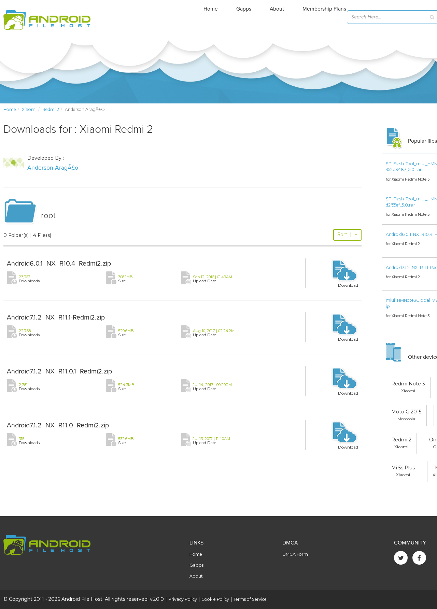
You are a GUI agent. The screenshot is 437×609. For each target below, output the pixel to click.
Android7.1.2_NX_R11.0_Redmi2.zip (58, 425)
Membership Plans (324, 9)
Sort (344, 234)
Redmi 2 (50, 109)
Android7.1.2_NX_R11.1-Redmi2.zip (56, 317)
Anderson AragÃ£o (52, 167)
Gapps (243, 9)
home (9, 109)
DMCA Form (295, 554)
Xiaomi (29, 109)
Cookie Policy (215, 599)
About (277, 9)
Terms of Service (250, 599)
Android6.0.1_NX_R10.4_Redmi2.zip (59, 263)
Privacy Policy (182, 599)
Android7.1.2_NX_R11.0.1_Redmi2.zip (59, 371)
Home (210, 9)
